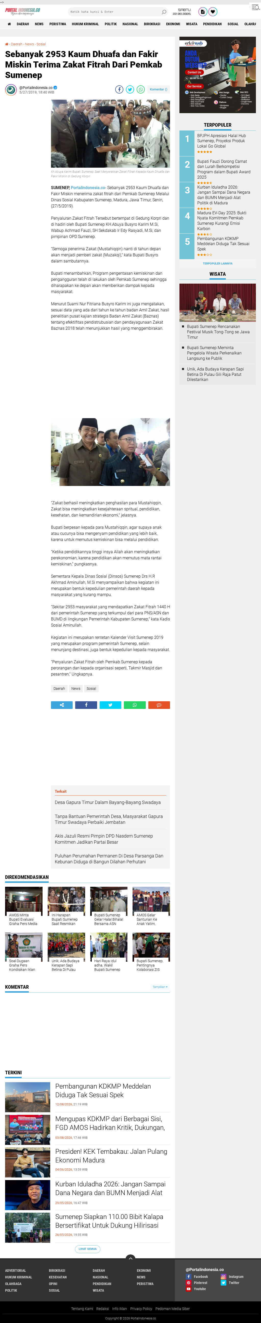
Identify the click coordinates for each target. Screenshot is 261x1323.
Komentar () (158, 89)
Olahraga (13, 1284)
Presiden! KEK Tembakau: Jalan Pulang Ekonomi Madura (111, 1156)
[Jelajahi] (255, 7)
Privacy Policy (141, 1309)
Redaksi (102, 1309)
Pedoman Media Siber (172, 1309)
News (39, 24)
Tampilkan (159, 987)
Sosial (233, 24)
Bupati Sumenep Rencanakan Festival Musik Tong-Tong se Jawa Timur (218, 332)
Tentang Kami (82, 1309)
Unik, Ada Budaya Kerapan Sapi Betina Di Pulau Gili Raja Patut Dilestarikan (215, 374)
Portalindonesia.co (88, 187)
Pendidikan (212, 24)
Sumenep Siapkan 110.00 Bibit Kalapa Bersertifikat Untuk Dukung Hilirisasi (109, 1221)
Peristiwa (57, 24)
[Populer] (213, 12)
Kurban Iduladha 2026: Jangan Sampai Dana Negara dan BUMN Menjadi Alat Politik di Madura (110, 1192)
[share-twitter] (130, 89)
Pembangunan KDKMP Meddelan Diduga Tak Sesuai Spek (103, 1090)
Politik (111, 24)
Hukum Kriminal (85, 24)
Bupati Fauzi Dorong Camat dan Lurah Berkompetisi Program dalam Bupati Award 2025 (224, 169)
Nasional (130, 24)
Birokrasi (152, 24)
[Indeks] (203, 12)
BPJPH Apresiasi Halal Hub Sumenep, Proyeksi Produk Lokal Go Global (221, 141)
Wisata (191, 24)
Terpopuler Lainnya (217, 263)
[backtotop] (130, 1259)
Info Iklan (119, 1309)
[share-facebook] (119, 89)
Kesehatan (58, 1277)
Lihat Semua (88, 1249)
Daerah (23, 24)
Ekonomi (173, 24)
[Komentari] (159, 705)
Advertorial (15, 1270)
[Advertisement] (25, 176)
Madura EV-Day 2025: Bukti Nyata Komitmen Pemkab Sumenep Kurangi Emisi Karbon (221, 220)
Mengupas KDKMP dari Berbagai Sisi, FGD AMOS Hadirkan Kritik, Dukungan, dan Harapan (110, 1127)
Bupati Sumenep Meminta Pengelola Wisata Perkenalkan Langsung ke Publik (214, 353)
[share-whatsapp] (141, 89)
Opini (53, 1284)
